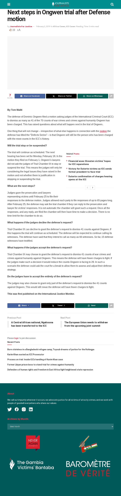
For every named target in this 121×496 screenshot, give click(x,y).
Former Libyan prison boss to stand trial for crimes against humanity (40, 364)
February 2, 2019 (43, 26)
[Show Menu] (8, 4)
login (16, 338)
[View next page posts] (92, 188)
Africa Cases (59, 26)
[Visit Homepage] (60, 4)
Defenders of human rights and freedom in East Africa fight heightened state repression (50, 369)
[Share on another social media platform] (111, 96)
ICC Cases (70, 26)
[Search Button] (112, 4)
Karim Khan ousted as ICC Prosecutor (25, 354)
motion (103, 131)
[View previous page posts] (87, 188)
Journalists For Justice (21, 26)
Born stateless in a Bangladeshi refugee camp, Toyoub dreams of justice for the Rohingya (50, 349)
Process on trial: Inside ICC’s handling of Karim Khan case (35, 359)
